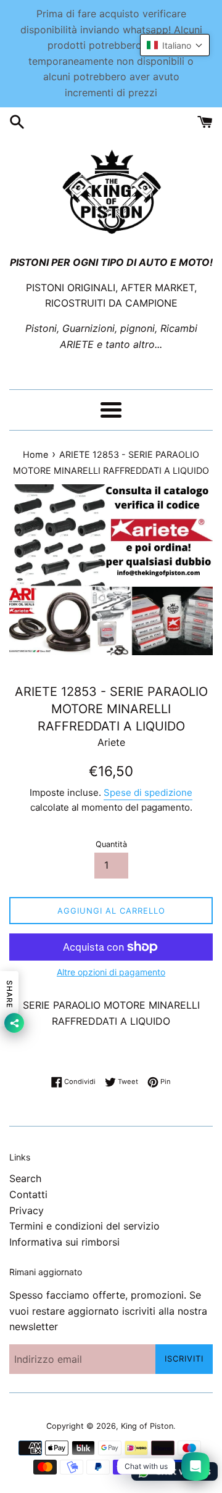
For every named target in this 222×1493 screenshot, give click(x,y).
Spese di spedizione (148, 792)
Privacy (26, 1210)
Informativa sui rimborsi (64, 1242)
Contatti (28, 1194)
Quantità (111, 844)
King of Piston (147, 1426)
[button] (175, 45)
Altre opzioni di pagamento (111, 972)
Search (25, 1178)
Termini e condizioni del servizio (84, 1226)
